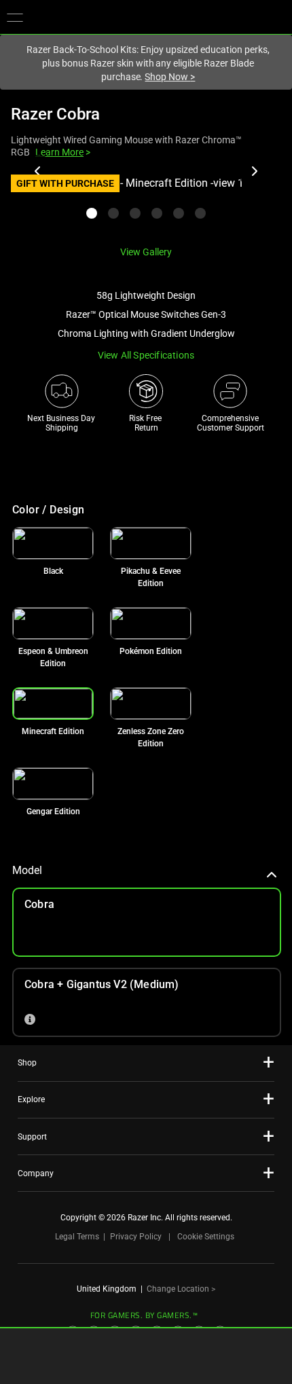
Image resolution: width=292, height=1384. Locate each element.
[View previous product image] (38, 171)
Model (27, 870)
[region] (146, 205)
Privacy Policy (136, 1236)
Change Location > (181, 1289)
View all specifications (146, 355)
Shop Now (170, 76)
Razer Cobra (55, 114)
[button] (15, 17)
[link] (53, 543)
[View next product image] (254, 171)
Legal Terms (77, 1236)
